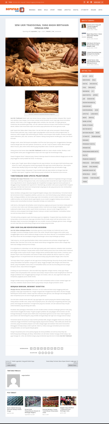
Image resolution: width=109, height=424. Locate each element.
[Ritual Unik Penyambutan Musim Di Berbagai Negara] (33, 401)
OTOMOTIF (84, 10)
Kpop (96, 110)
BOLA (46, 10)
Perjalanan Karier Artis (90, 151)
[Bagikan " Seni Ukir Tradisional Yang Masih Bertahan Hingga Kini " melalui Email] (58, 348)
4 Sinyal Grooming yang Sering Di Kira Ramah (94, 53)
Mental (91, 117)
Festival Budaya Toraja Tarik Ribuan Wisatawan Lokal (50, 411)
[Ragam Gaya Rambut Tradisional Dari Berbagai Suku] (68, 400)
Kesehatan (90, 99)
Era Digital (93, 83)
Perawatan (86, 148)
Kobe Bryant (87, 106)
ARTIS (100, 10)
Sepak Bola (86, 174)
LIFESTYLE (67, 10)
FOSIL (84, 87)
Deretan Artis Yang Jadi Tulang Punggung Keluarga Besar (94, 26)
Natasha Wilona (88, 132)
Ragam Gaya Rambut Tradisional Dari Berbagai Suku (67, 409)
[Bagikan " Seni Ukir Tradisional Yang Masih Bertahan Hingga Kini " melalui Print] (62, 348)
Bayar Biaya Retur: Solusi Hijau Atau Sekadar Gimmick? (94, 35)
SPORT (52, 10)
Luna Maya (94, 114)
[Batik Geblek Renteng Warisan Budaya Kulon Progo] (15, 400)
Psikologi (86, 163)
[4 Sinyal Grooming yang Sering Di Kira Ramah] (84, 53)
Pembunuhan (96, 136)
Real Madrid (93, 166)
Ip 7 (93, 91)
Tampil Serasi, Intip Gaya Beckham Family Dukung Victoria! (93, 61)
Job (84, 99)
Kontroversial (88, 110)
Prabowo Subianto (89, 159)
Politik (85, 155)
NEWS (40, 10)
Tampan (85, 178)
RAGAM (93, 10)
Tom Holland (94, 178)
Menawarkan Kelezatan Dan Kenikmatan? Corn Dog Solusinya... (30, 2)
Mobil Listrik (87, 121)
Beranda (32, 10)
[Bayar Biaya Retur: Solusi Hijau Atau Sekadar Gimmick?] (84, 35)
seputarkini (34, 31)
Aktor (85, 76)
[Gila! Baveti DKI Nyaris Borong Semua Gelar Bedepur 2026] (84, 44)
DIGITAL (75, 10)
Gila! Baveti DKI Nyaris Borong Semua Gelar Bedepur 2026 (93, 44)
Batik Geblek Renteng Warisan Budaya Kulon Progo (14, 409)
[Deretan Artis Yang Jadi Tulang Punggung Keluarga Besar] (84, 26)
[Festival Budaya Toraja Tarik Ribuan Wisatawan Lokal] (51, 401)
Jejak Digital (87, 95)
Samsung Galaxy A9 (89, 170)
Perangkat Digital (89, 144)
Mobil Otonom (88, 125)
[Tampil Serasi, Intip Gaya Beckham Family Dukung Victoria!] (84, 61)
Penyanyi (85, 140)
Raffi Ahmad (95, 163)
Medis (84, 117)
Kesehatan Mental (89, 102)
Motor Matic (87, 129)
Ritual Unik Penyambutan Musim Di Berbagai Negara (32, 411)
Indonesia (86, 91)
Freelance (91, 87)
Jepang (95, 95)
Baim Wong (86, 80)
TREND (59, 10)
